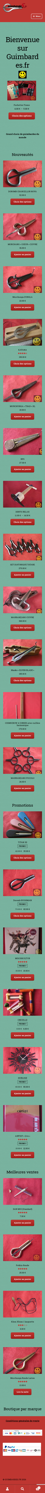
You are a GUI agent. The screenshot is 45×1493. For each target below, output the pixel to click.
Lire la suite (21, 115)
